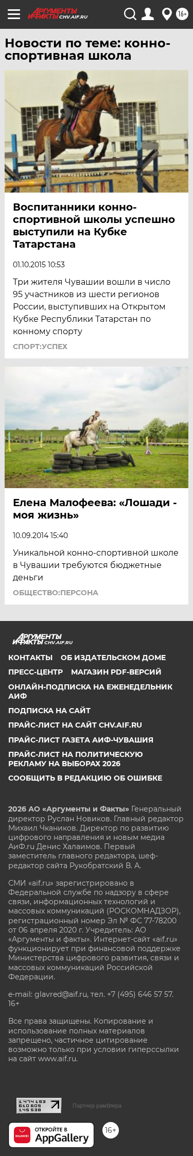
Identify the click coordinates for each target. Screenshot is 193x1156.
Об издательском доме (113, 657)
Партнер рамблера (97, 1105)
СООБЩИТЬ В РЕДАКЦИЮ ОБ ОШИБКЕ (85, 778)
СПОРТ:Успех (40, 346)
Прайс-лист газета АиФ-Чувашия (80, 740)
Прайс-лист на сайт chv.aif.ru (75, 725)
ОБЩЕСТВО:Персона (55, 592)
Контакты (30, 657)
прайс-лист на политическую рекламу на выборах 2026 (75, 759)
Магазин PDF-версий (116, 672)
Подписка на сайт (49, 710)
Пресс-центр (35, 672)
